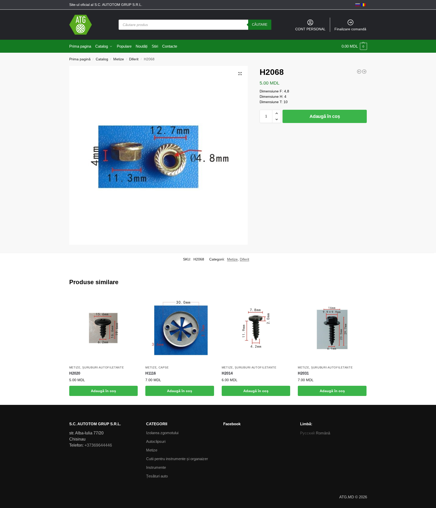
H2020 (74, 373)
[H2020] (103, 328)
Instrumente (156, 467)
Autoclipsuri (155, 441)
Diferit (133, 59)
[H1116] (179, 328)
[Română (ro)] (363, 5)
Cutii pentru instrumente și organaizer (177, 459)
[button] (276, 113)
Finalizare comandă (350, 29)
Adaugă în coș (325, 116)
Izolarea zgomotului (162, 433)
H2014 (227, 373)
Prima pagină (80, 59)
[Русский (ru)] (357, 5)
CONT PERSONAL (310, 29)
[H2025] (359, 71)
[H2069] (364, 71)
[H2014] (256, 328)
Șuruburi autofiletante (103, 367)
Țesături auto (157, 476)
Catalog (102, 59)
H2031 (303, 373)
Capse (164, 367)
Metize (118, 59)
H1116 (150, 373)
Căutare (260, 24)
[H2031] (332, 328)
